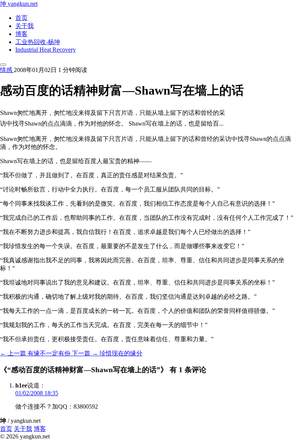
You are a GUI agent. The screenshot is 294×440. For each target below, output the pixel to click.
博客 (21, 34)
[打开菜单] (3, 65)
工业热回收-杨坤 (37, 42)
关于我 (24, 26)
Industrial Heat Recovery (45, 49)
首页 (21, 18)
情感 (7, 70)
